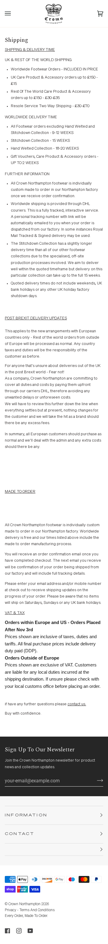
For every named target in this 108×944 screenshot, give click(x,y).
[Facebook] (7, 930)
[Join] (95, 780)
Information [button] (26, 815)
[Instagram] (19, 930)
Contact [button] (19, 834)
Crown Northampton (24, 904)
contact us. (77, 704)
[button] (54, 849)
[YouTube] (30, 930)
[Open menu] (14, 13)
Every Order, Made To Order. (26, 916)
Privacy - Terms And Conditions (30, 910)
